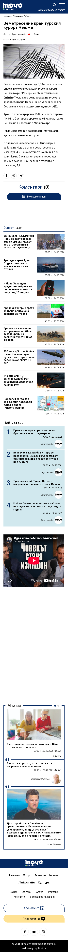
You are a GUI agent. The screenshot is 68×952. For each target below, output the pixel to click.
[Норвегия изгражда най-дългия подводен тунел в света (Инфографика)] (50, 403)
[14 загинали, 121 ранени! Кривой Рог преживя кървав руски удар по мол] (50, 380)
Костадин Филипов (40, 779)
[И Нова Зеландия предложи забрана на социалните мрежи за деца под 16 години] (50, 288)
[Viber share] (14, 176)
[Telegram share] (21, 176)
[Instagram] (43, 932)
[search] (54, 4)
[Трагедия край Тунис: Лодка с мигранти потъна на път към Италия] (50, 265)
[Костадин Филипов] (56, 779)
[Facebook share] (6, 176)
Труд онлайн (19, 34)
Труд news (56, 756)
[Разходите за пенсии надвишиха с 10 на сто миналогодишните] (34, 724)
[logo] (12, 6)
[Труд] (34, 863)
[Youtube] (34, 932)
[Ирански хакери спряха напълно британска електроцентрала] (50, 311)
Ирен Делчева (54, 844)
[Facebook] (25, 932)
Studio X (41, 948)
